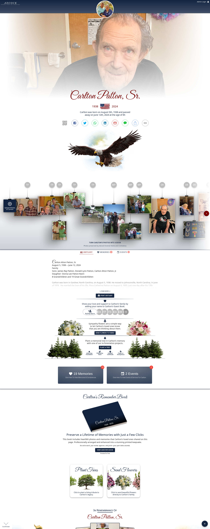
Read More (105, 291)
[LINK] (145, 123)
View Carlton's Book (105, 450)
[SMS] (125, 123)
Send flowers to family (105, 333)
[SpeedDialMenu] (205, 524)
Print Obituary (106, 295)
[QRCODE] (64, 123)
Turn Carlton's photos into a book (105, 243)
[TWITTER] (85, 123)
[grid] (105, 215)
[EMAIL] (115, 123)
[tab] (86, 252)
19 (103, 367)
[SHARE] (135, 123)
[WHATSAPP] (95, 123)
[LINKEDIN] (105, 123)
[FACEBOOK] (75, 123)
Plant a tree (105, 347)
